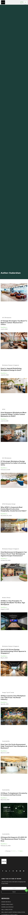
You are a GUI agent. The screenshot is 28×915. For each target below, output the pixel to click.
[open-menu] (25, 2)
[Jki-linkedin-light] (6, 871)
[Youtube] (23, 871)
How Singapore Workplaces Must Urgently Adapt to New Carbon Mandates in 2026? (13, 414)
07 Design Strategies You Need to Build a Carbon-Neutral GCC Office (14, 322)
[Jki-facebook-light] (2, 871)
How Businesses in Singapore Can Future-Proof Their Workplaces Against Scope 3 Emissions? (14, 554)
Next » (21, 851)
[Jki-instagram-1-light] (13, 871)
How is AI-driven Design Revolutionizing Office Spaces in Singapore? (13, 651)
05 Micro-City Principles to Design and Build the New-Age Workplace (13, 602)
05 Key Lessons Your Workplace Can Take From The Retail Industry (13, 697)
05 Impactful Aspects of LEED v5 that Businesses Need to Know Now (14, 839)
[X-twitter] (9, 871)
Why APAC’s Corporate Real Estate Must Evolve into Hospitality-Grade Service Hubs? (13, 509)
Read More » (4, 327)
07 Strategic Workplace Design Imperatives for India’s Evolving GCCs (13, 463)
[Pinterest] (16, 871)
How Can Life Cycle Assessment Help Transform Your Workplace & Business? (14, 746)
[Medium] (20, 871)
